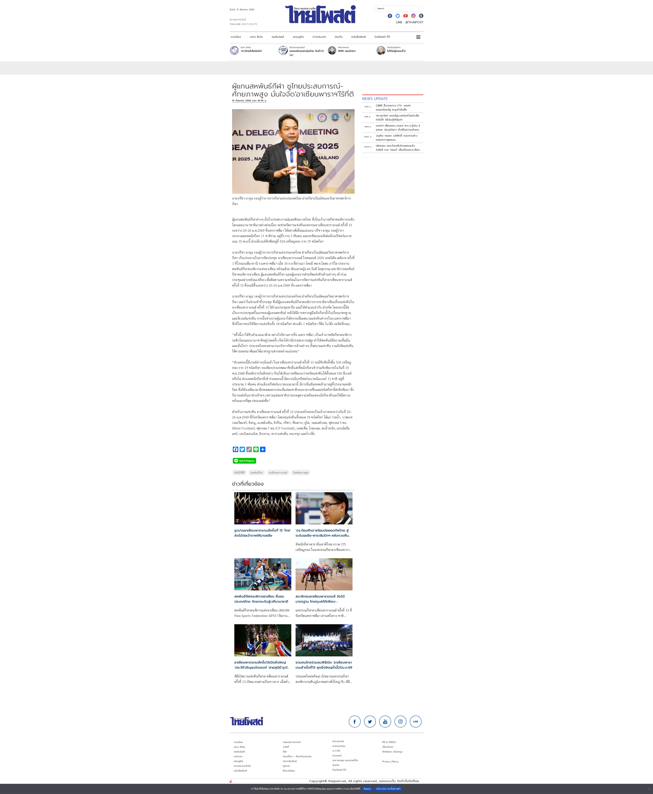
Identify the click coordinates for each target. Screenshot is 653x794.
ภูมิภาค (286, 766)
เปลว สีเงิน (256, 37)
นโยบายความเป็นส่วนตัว (388, 788)
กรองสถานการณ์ (292, 742)
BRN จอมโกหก (347, 51)
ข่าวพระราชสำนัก (242, 766)
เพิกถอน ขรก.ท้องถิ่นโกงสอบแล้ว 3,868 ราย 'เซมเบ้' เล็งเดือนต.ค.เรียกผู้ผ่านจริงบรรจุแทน (398, 148)
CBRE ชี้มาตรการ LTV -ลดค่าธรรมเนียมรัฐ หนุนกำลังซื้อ (393, 108)
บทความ (238, 756)
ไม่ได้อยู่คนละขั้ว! (396, 51)
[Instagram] (413, 16)
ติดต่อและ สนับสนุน (392, 752)
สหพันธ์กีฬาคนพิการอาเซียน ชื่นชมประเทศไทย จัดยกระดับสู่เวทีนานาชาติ (261, 599)
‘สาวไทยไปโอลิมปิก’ (251, 51)
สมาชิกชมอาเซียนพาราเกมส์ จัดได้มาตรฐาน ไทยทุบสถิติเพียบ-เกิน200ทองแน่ (320, 601)
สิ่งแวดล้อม (289, 771)
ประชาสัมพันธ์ (290, 761)
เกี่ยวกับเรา (388, 747)
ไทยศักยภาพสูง (300, 472)
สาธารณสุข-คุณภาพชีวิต (345, 760)
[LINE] (415, 721)
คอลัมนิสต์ (278, 37)
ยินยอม (367, 788)
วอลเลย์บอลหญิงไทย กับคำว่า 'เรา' (306, 53)
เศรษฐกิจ (298, 37)
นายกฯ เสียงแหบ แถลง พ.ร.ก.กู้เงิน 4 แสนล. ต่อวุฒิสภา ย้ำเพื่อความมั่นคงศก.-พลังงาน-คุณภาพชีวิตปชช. (398, 128)
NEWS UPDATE (375, 99)
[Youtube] (405, 16)
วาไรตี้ (286, 747)
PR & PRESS (389, 742)
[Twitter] (398, 16)
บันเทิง (338, 37)
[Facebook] (390, 16)
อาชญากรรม (339, 746)
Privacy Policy (390, 761)
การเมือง (236, 37)
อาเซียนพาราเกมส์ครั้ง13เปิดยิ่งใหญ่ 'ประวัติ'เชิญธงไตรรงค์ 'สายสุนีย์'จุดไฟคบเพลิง (262, 667)
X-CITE (336, 751)
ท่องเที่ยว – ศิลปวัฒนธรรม (297, 756)
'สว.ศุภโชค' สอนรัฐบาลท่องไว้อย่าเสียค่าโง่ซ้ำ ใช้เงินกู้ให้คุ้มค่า (397, 118)
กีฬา (285, 752)
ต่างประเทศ (319, 37)
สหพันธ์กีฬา (257, 472)
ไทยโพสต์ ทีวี (382, 37)
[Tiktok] (421, 16)
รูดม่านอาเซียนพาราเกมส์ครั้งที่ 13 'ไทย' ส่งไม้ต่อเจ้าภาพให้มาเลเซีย (262, 533)
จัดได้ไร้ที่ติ (239, 472)
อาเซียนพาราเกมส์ (278, 472)
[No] (648, 789)
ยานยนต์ (336, 755)
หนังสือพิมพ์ (358, 37)
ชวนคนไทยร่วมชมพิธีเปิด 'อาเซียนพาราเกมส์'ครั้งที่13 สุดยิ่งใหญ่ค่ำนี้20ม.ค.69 (324, 665)
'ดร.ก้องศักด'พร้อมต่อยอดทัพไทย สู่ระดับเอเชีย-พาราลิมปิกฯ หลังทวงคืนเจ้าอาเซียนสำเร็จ (322, 535)
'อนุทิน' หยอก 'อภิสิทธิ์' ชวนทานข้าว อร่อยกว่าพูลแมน (396, 138)
